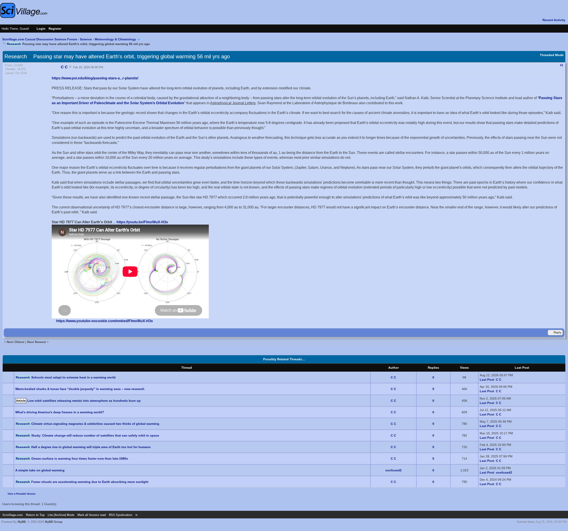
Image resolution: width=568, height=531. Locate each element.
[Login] (38, 28)
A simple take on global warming (40, 470)
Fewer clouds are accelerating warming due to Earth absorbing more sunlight (89, 482)
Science (86, 39)
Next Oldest (15, 342)
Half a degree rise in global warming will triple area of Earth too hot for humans (91, 447)
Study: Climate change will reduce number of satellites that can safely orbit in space (95, 435)
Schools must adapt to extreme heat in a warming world (73, 377)
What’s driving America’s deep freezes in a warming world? (59, 412)
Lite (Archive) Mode (61, 515)
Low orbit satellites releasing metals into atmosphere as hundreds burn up (84, 400)
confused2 (393, 470)
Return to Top (35, 515)
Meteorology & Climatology (115, 39)
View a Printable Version (22, 493)
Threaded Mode (552, 55)
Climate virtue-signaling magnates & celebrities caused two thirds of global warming (95, 423)
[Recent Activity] (551, 20)
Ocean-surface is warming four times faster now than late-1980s (79, 458)
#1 (561, 65)
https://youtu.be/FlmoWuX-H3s (142, 222)
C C (393, 377)
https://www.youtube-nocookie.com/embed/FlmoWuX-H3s (104, 321)
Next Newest (36, 342)
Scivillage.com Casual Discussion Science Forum (39, 39)
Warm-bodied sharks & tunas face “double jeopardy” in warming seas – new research (79, 389)
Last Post (487, 379)
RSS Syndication (120, 515)
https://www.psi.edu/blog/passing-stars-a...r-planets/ (95, 78)
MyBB (22, 521)
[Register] (57, 28)
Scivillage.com (12, 515)
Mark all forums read (91, 515)
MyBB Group (53, 521)
